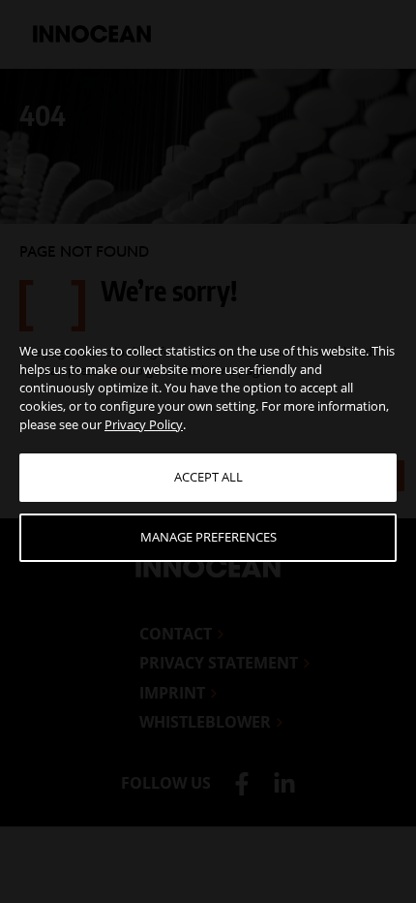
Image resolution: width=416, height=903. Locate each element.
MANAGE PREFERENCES (208, 536)
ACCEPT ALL (208, 476)
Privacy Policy (143, 424)
